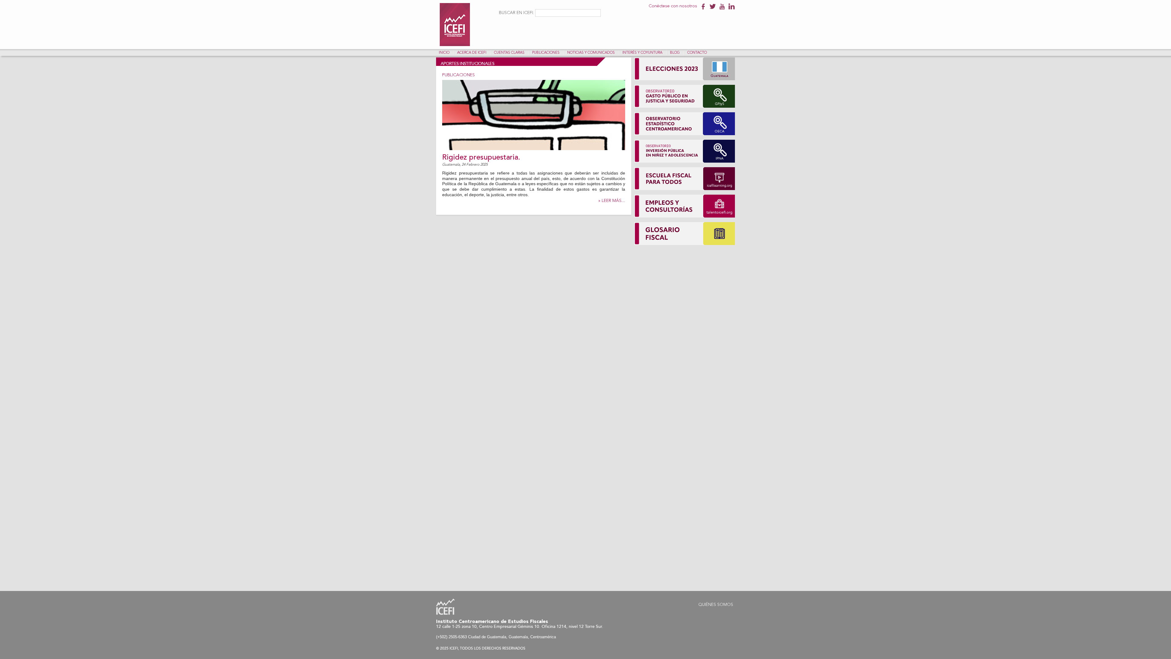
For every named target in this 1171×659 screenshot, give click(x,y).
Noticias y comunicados (591, 53)
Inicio (444, 53)
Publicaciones (546, 53)
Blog (675, 53)
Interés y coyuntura (642, 53)
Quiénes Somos (715, 605)
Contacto (697, 53)
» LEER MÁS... (611, 201)
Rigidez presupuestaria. (481, 157)
